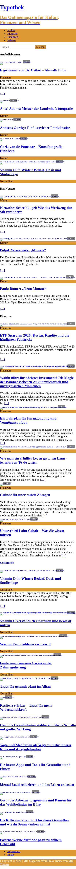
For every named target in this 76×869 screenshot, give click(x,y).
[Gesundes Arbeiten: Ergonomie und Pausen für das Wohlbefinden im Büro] (20, 791)
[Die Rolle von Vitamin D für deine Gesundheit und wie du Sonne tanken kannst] (17, 811)
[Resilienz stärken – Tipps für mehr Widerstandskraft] (7, 696)
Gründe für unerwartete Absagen (25, 495)
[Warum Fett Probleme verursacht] (34, 635)
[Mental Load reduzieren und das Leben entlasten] (18, 776)
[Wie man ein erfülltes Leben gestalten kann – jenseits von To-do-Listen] (38, 446)
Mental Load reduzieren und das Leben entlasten (37, 785)
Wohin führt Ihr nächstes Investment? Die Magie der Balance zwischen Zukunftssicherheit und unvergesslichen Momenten (37, 382)
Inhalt (10, 854)
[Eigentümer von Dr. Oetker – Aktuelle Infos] (16, 61)
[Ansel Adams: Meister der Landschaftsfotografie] (9, 100)
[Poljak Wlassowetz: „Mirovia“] (38, 238)
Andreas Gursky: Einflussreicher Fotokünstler (35, 128)
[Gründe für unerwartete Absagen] (6, 483)
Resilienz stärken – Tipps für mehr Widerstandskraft (26, 707)
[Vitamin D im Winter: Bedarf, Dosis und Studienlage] (32, 161)
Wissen (11, 40)
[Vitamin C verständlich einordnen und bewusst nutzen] (38, 612)
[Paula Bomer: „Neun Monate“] (37, 276)
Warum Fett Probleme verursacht (25, 644)
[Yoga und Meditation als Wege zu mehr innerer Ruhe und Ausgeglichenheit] (19, 736)
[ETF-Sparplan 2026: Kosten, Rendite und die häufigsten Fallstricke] (38, 323)
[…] (2, 93)
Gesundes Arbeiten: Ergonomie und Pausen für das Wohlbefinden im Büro (35, 802)
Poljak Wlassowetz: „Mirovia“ (23, 250)
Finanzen (12, 37)
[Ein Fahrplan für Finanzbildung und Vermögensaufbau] (33, 406)
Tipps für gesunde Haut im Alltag (25, 686)
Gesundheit (7, 562)
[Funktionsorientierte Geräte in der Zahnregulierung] (31, 654)
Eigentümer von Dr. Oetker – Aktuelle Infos (33, 70)
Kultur (11, 30)
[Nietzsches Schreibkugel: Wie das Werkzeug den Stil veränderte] (30, 195)
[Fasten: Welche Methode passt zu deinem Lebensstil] (23, 831)
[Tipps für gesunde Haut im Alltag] (29, 677)
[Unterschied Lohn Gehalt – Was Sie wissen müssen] (19, 518)
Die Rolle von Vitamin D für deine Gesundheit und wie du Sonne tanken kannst (34, 822)
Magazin (12, 33)
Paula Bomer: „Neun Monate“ (23, 289)
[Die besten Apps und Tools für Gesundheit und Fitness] (17, 756)
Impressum (13, 851)
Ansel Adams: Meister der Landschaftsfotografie (36, 109)
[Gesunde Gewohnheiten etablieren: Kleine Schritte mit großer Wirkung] (25, 716)
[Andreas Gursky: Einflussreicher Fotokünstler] (11, 119)
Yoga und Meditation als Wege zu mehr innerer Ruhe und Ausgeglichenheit (35, 747)
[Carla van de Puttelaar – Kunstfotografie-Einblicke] (14, 138)
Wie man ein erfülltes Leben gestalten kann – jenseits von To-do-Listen (34, 460)
